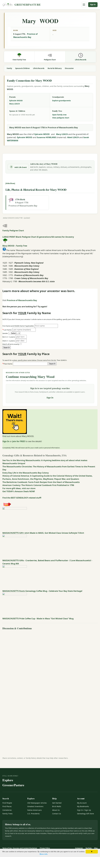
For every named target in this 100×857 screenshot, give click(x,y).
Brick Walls (56, 806)
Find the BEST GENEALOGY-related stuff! (21, 497)
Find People (7, 803)
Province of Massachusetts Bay (22, 300)
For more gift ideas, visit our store (18, 488)
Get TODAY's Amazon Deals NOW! (18, 491)
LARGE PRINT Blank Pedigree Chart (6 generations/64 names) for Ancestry (38, 237)
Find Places (7, 806)
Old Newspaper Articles (37, 803)
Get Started (56, 803)
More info (44, 854)
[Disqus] (50, 661)
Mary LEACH (14, 104)
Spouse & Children (22, 68)
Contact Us (56, 813)
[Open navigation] (83, 4)
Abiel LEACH (73, 137)
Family (9, 68)
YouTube (88, 848)
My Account (82, 803)
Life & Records (38, 68)
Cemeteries (7, 810)
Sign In (93, 4)
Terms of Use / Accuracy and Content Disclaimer (19, 848)
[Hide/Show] (10, 183)
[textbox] (30, 364)
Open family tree (59, 115)
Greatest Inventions (35, 806)
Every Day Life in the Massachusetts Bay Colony (25, 472)
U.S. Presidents (33, 813)
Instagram (79, 848)
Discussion (69, 68)
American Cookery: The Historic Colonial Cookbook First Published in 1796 (38, 485)
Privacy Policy (45, 848)
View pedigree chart (60, 118)
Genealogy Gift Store (85, 813)
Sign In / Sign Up (84, 810)
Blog (96, 848)
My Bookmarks (83, 806)
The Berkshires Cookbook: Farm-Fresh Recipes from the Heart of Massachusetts (41, 482)
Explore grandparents (61, 100)
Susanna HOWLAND (46, 137)
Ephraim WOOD (16, 100)
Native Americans (34, 810)
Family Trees (7, 813)
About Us (56, 810)
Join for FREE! (18, 441)
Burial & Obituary (55, 68)
